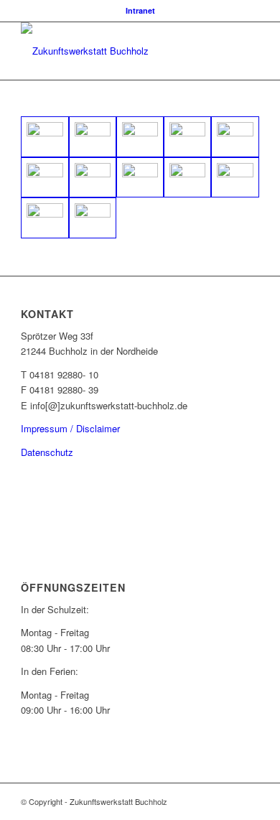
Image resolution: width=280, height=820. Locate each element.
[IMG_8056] (187, 177)
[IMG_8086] (92, 217)
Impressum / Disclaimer (70, 428)
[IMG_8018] (140, 136)
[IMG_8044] (92, 177)
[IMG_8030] (187, 136)
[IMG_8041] (44, 177)
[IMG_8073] (44, 217)
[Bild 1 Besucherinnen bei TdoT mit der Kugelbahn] (44, 136)
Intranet (140, 10)
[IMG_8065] (234, 177)
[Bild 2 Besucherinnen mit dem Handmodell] (92, 136)
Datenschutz (47, 452)
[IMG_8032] (234, 136)
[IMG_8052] (140, 177)
